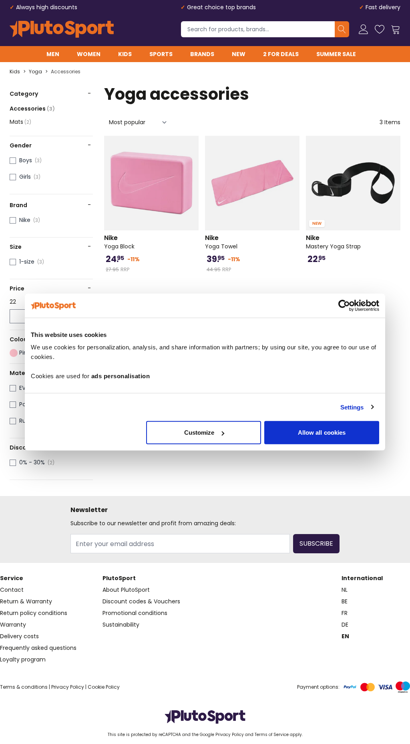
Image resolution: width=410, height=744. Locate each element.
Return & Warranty (26, 601)
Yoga (35, 72)
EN (345, 636)
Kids (125, 54)
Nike (24, 220)
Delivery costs (19, 636)
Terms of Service (272, 735)
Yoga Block (119, 242)
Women (88, 54)
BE (345, 601)
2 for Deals (281, 54)
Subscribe (316, 543)
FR (345, 613)
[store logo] (62, 29)
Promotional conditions (134, 613)
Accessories (65, 72)
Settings (352, 406)
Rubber (29, 421)
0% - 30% (32, 462)
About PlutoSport (126, 590)
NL (345, 590)
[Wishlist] (379, 29)
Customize (199, 432)
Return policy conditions (33, 613)
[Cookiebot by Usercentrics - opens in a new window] (344, 305)
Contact (12, 590)
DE (345, 625)
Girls (25, 177)
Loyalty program (23, 659)
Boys (25, 160)
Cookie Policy (104, 687)
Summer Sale (336, 54)
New (238, 54)
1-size (26, 262)
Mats (20, 122)
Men (52, 54)
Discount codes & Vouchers (141, 601)
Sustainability (120, 625)
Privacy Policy (67, 687)
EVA (24, 388)
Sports (161, 54)
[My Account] (363, 29)
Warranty (13, 625)
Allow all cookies (322, 432)
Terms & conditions (24, 687)
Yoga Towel (221, 242)
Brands (202, 54)
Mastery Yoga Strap (333, 242)
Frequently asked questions (38, 648)
